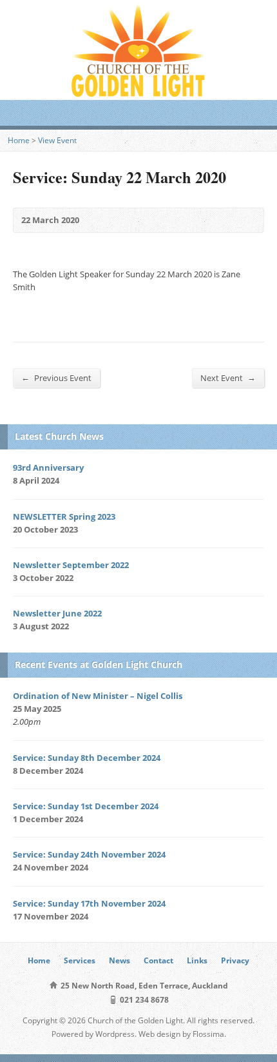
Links (197, 960)
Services (79, 960)
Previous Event (56, 377)
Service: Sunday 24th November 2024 (89, 854)
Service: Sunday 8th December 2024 (86, 757)
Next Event (228, 377)
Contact (158, 960)
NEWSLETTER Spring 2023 (64, 516)
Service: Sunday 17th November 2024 (89, 903)
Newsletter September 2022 (71, 565)
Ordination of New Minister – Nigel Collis (97, 696)
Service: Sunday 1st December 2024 (85, 806)
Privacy (235, 960)
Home (19, 140)
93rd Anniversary (48, 467)
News (119, 960)
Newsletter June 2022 (57, 613)
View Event (57, 140)
